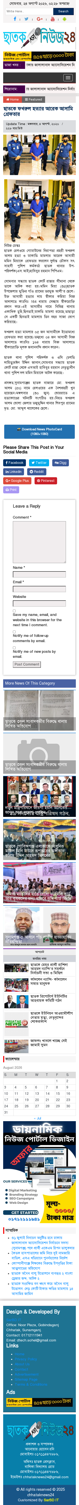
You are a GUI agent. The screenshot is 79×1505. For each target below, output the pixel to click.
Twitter (41, 463)
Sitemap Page (26, 1379)
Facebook (15, 463)
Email (18, 582)
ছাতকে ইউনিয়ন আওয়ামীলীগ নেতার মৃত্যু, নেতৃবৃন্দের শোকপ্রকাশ (52, 1017)
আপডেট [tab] (39, 952)
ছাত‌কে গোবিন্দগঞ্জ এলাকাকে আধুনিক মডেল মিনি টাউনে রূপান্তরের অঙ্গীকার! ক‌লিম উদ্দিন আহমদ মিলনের (35, 851)
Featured (35, 99)
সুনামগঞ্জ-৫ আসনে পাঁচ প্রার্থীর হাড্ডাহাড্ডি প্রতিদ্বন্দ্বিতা (38, 939)
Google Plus (19, 481)
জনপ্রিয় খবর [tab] (39, 959)
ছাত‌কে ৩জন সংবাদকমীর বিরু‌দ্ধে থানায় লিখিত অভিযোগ (36, 724)
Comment (22, 517)
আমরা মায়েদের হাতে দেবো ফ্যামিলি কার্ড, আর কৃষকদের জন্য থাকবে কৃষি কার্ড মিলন (38, 896)
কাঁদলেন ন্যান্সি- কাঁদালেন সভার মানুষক (49, 981)
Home (14, 99)
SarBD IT (13, 1320)
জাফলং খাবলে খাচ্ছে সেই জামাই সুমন (49, 1042)
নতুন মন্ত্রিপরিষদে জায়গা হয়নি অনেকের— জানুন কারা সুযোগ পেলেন (38, 810)
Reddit (38, 472)
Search (63, 11)
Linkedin (15, 472)
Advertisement (27, 1374)
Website (19, 597)
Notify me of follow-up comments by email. (30, 638)
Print (13, 490)
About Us (22, 1364)
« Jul (37, 1118)
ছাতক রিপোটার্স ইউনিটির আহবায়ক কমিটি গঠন (49, 998)
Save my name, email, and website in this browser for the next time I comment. (37, 620)
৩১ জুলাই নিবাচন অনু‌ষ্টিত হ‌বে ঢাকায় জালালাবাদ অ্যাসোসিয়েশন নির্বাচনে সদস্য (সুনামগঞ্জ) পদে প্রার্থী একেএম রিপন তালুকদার (43, 1243)
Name (19, 567)
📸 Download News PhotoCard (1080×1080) (39, 431)
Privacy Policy (26, 1359)
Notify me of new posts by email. (34, 654)
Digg (62, 463)
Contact (21, 1369)
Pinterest (47, 481)
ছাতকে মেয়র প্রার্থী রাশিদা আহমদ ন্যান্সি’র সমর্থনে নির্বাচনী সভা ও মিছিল (49, 968)
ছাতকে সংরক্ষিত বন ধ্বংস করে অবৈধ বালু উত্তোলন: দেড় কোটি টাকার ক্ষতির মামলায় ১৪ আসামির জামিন (42, 1289)
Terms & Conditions (31, 1384)
